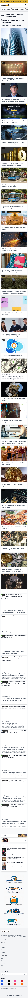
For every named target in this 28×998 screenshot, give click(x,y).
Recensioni (3, 960)
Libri (3, 575)
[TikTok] (9, 984)
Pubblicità (3, 952)
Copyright (3, 947)
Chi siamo (3, 945)
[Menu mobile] (25, 4)
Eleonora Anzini (19, 995)
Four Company (10, 995)
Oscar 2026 (14, 9)
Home (2, 15)
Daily (3, 62)
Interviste (3, 963)
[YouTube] (22, 981)
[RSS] (22, 984)
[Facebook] (2, 981)
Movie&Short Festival (6, 9)
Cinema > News (5, 805)
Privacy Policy (3, 949)
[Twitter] (9, 981)
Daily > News (4, 359)
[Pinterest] (15, 984)
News (2, 958)
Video (2, 965)
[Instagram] (15, 981)
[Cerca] (21, 4)
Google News (21, 9)
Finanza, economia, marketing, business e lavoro (14, 15)
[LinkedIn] (2, 984)
